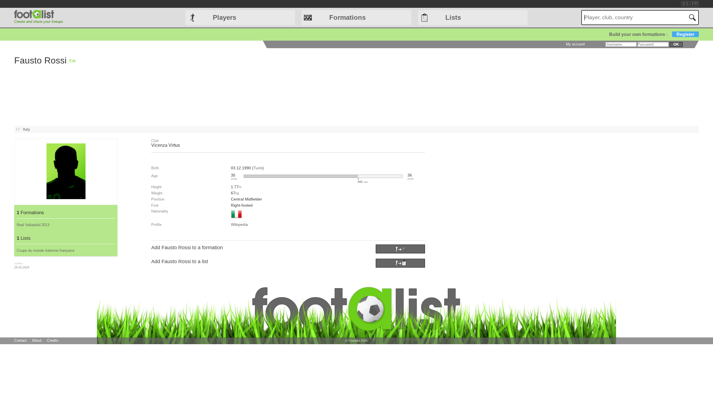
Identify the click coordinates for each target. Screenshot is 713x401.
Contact (20, 340)
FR (695, 3)
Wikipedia (239, 224)
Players (224, 17)
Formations (347, 17)
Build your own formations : (651, 34)
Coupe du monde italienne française (45, 250)
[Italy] (236, 218)
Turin (257, 168)
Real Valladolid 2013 (33, 225)
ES (685, 3)
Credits (52, 340)
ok (676, 44)
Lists (453, 17)
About (36, 340)
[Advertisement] (243, 87)
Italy (26, 129)
